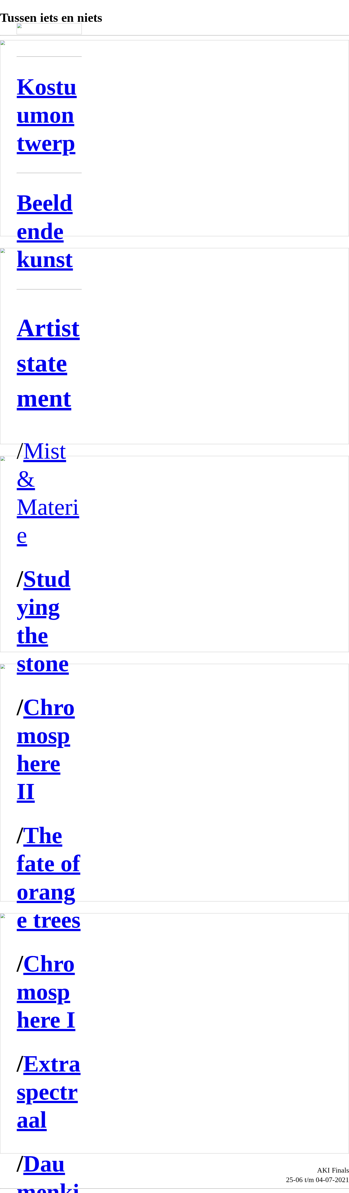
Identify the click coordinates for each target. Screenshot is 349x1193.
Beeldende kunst (45, 231)
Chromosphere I (46, 991)
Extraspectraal (48, 1091)
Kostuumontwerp (47, 115)
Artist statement (48, 363)
